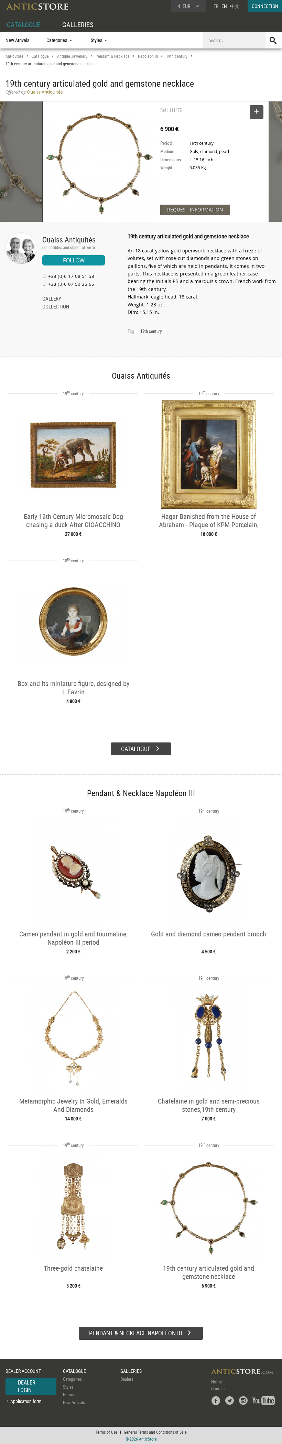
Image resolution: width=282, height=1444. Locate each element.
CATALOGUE (23, 24)
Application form (26, 1401)
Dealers (126, 1379)
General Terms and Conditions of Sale (155, 1432)
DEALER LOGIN (26, 1386)
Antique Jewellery (72, 56)
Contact (218, 1389)
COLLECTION (55, 307)
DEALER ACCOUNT (23, 1371)
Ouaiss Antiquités (69, 240)
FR (216, 6)
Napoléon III (148, 56)
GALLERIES (77, 24)
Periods (69, 1394)
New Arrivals (17, 40)
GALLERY (51, 299)
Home (216, 1382)
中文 (235, 6)
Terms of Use (106, 1432)
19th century (176, 56)
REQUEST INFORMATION (195, 209)
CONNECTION (265, 6)
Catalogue (40, 56)
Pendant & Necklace (113, 56)
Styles (68, 1387)
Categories (72, 1379)
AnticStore (14, 56)
